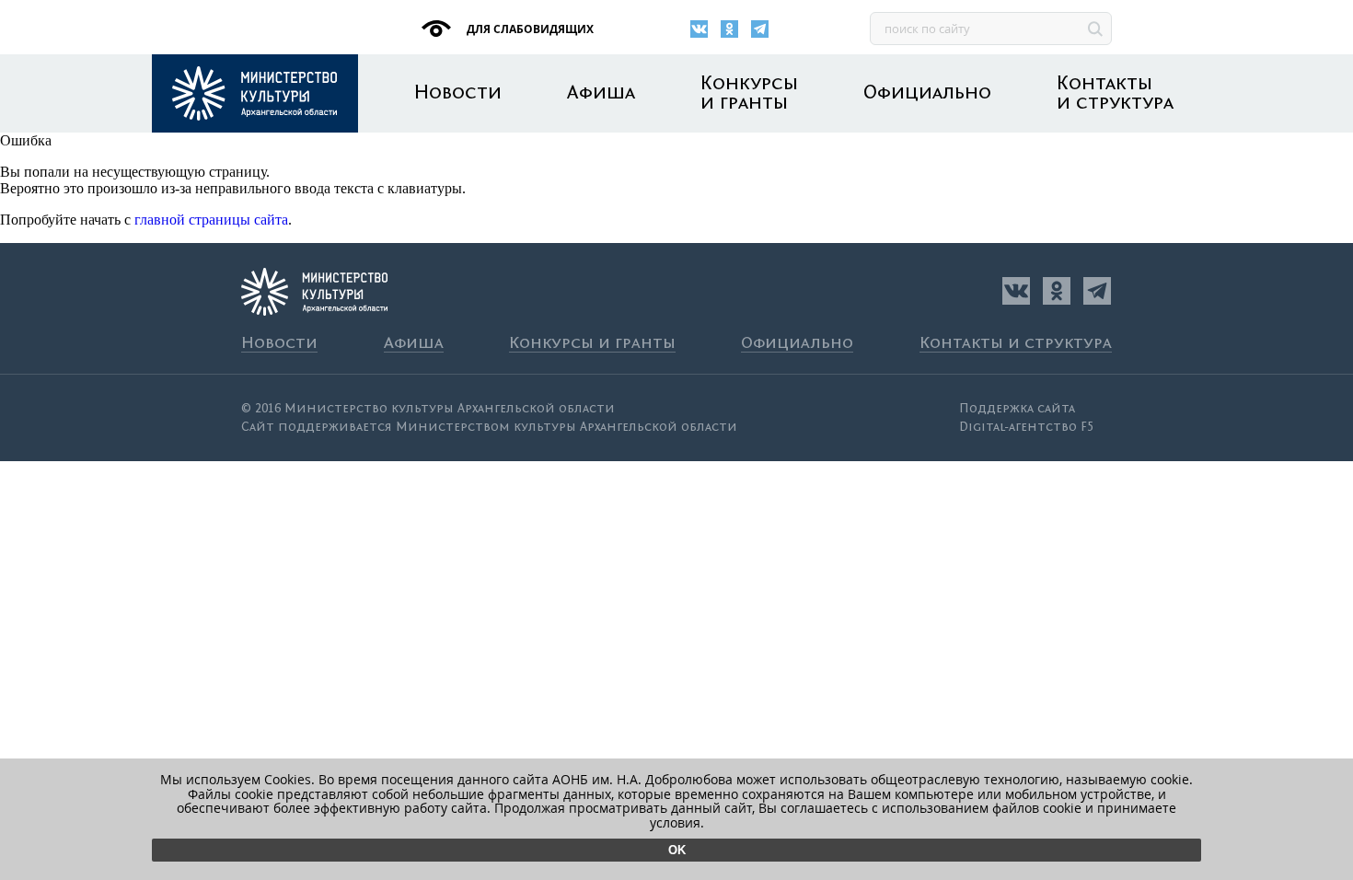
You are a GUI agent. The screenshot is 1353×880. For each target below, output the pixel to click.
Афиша (601, 93)
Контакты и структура (1115, 94)
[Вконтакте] (699, 29)
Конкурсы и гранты (749, 94)
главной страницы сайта (211, 219)
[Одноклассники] (729, 29)
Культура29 (255, 93)
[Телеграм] (760, 29)
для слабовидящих (529, 29)
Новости (458, 93)
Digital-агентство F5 (1026, 427)
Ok (677, 850)
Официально (927, 93)
